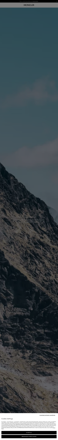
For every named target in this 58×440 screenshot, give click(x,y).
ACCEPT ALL (29, 432)
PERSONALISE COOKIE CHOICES (29, 436)
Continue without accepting (47, 415)
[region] (29, 426)
